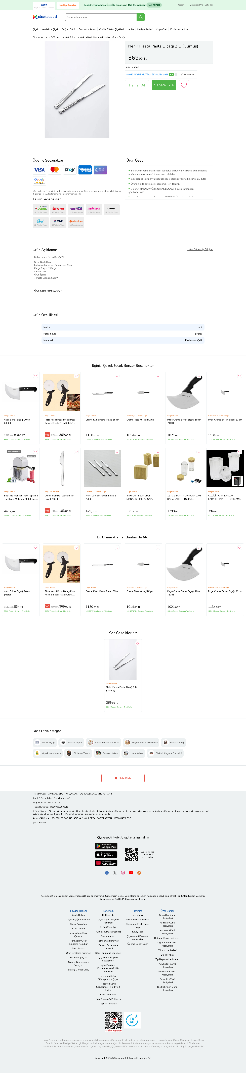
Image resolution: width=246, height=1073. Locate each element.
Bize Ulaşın (138, 915)
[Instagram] (123, 872)
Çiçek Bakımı (78, 915)
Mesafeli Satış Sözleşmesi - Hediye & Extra (108, 987)
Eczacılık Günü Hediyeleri (167, 981)
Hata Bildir (124, 778)
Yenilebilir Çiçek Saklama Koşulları (78, 942)
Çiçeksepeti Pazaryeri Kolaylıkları (138, 938)
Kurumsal (108, 911)
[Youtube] (131, 872)
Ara (141, 17)
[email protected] (62, 798)
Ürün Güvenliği (108, 927)
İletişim (138, 911)
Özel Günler (78, 928)
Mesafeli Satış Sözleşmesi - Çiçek (108, 977)
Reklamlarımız (108, 936)
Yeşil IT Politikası (108, 1003)
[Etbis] (113, 1021)
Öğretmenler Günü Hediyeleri (167, 944)
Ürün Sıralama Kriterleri (78, 953)
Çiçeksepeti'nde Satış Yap (201, 5)
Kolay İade (137, 931)
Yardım (181, 5)
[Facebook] (107, 872)
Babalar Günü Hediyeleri (167, 938)
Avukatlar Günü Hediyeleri (167, 965)
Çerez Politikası (108, 994)
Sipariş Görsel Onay (78, 969)
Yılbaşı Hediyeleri (167, 950)
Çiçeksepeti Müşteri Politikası (108, 921)
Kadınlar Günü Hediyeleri (167, 924)
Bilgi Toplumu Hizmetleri (108, 953)
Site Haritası (78, 948)
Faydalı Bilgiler (78, 911)
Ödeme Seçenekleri (137, 944)
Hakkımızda (108, 915)
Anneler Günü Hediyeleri (167, 932)
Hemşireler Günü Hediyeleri (167, 973)
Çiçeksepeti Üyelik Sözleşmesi (108, 959)
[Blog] (139, 872)
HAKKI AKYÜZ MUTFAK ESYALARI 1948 (147, 74)
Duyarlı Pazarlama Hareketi (108, 947)
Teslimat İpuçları (78, 957)
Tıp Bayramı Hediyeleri (167, 959)
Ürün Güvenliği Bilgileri (200, 249)
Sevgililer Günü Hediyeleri (167, 916)
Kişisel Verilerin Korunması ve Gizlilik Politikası (108, 968)
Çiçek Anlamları (78, 924)
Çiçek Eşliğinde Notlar (78, 919)
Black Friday (167, 954)
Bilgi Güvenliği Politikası (108, 999)
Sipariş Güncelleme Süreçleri (78, 963)
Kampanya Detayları (108, 940)
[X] (115, 872)
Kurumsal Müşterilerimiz (108, 931)
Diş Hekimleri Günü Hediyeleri (167, 988)
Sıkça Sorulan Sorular (137, 919)
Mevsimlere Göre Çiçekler (79, 934)
